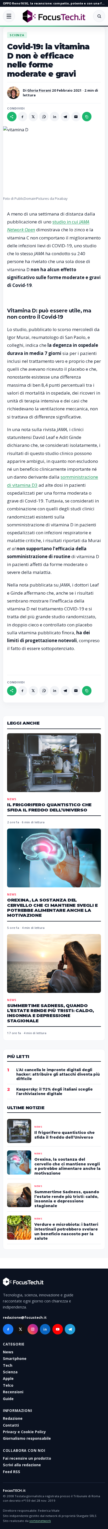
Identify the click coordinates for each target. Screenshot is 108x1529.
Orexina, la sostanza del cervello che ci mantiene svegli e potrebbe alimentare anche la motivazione (52, 907)
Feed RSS (11, 1471)
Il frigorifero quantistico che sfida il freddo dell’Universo (49, 807)
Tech (7, 1365)
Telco (8, 1385)
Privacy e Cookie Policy (24, 1431)
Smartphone (14, 1358)
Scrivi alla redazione (22, 1464)
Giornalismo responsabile (27, 1438)
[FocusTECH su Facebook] (8, 1329)
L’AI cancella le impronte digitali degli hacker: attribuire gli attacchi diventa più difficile (58, 1074)
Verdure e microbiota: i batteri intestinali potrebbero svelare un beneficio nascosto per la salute (66, 1231)
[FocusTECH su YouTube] (57, 1329)
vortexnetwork (40, 1521)
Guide (8, 1398)
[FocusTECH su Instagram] (33, 1329)
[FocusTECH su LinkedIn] (45, 1329)
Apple (8, 1378)
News (12, 799)
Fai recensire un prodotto (27, 1458)
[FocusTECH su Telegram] (70, 1329)
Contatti (11, 1425)
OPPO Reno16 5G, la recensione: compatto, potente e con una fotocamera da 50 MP (54, 3)
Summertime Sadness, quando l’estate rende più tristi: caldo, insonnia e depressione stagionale (50, 1013)
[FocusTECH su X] (20, 1329)
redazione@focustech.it (25, 1317)
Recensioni (13, 1391)
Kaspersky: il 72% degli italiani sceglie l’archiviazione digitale (54, 1091)
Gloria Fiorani (39, 90)
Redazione (13, 1418)
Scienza (17, 35)
